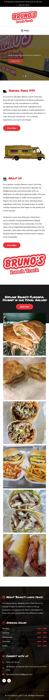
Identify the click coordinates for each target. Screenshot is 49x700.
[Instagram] (9, 680)
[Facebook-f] (4, 680)
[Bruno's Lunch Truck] (24, 16)
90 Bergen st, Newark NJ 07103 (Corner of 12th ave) (24, 2)
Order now (15, 61)
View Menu (33, 61)
